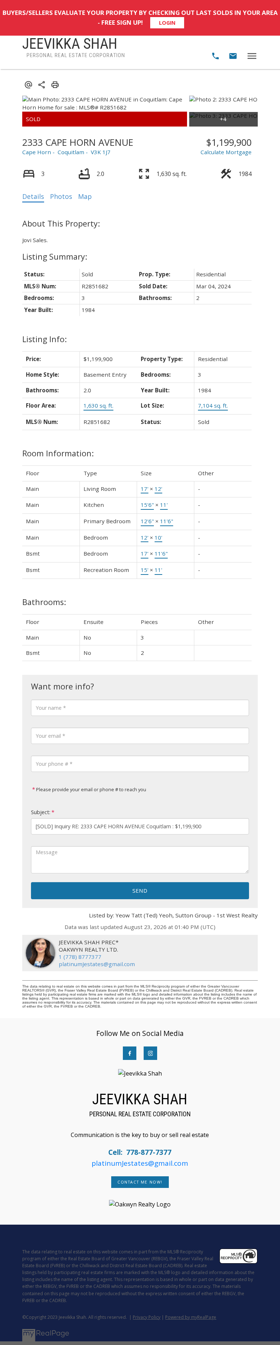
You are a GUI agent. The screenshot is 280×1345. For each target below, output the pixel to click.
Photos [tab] (61, 196)
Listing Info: (44, 339)
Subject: (40, 812)
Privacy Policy (146, 1317)
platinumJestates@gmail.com (97, 964)
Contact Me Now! (140, 1182)
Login (167, 22)
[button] (129, 1053)
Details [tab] (33, 196)
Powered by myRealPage (190, 1317)
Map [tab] (85, 196)
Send (139, 890)
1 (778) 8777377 (80, 956)
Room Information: (58, 453)
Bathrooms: (44, 602)
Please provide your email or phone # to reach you (90, 789)
